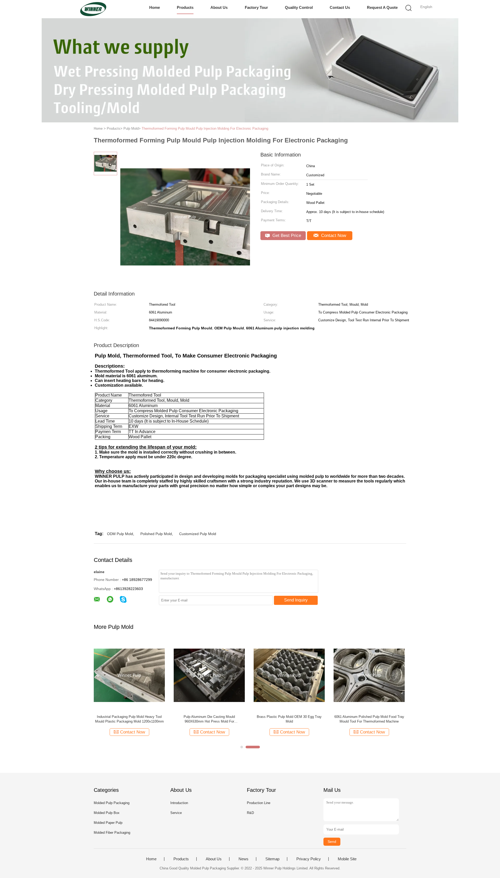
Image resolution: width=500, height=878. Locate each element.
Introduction (179, 803)
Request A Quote (382, 7)
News (243, 859)
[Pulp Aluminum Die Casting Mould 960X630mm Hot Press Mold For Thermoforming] (209, 675)
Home (154, 7)
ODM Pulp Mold (120, 534)
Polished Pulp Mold (156, 534)
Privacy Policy (308, 859)
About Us (219, 7)
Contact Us (340, 7)
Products (185, 7)
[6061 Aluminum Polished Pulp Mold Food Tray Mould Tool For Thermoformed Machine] (369, 675)
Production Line (258, 803)
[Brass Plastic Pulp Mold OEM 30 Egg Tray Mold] (289, 675)
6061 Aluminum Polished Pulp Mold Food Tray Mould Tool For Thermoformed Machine (369, 719)
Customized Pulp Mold (197, 534)
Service (176, 813)
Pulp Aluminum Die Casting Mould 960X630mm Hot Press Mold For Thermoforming (209, 719)
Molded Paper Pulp (108, 823)
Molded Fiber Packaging (112, 833)
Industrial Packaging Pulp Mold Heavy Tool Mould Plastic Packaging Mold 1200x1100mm (129, 719)
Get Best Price (286, 235)
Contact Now (333, 235)
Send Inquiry (296, 600)
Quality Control (299, 7)
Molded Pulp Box (107, 813)
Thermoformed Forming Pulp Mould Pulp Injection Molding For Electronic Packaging (205, 128)
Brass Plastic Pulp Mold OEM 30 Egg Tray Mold (289, 719)
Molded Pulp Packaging (111, 803)
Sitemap (272, 859)
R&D (250, 813)
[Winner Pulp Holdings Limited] (93, 9)
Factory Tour (256, 7)
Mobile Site (347, 859)
